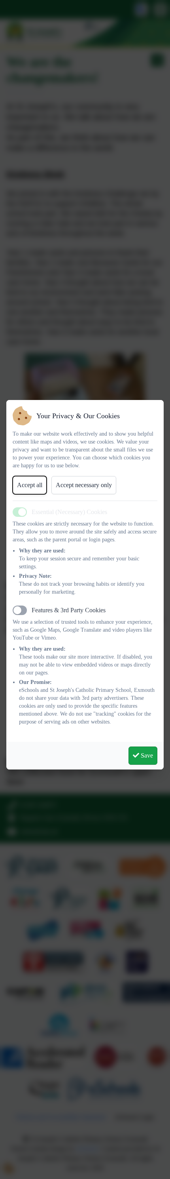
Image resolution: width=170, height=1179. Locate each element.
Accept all (29, 485)
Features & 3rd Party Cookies (69, 610)
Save (146, 755)
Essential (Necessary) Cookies (69, 512)
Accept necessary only (84, 485)
